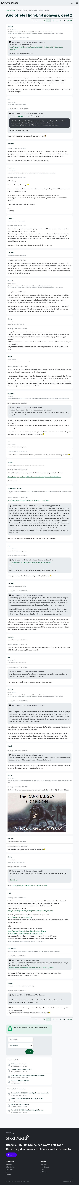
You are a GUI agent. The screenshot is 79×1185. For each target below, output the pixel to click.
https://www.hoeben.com (14, 31)
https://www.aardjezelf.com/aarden (20, 917)
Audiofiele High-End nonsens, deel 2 (40, 10)
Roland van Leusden (15, 488)
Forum (19, 10)
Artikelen (9, 1164)
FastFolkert (12, 948)
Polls (42, 1169)
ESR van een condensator (19, 1064)
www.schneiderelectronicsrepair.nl (24, 780)
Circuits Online (10, 10)
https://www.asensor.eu (45, 31)
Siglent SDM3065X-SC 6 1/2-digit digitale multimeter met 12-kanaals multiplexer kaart (38, 1093)
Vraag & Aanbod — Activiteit (17, 1089)
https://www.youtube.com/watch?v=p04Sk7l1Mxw (30, 885)
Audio (25, 10)
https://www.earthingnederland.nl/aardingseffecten (25, 933)
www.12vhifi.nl (22, 255)
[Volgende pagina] (60, 20)
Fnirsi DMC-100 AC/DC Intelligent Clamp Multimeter (27, 1110)
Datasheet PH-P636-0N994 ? (20, 1081)
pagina (20, 116)
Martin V (11, 218)
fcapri (10, 356)
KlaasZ (10, 746)
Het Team (44, 1164)
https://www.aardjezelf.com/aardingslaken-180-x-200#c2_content (30, 911)
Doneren (11, 1155)
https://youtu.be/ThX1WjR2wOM (16, 324)
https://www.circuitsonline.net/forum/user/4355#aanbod (22, 33)
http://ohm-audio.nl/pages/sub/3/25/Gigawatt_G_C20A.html (28, 500)
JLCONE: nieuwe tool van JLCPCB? (21, 1069)
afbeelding (13, 49)
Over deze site (45, 1167)
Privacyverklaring (68, 1181)
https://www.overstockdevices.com (30, 31)
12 (48, 20)
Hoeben (10, 26)
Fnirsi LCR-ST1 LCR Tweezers (20, 1104)
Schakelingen (10, 1167)
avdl (9, 893)
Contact (8, 1174)
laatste (69, 20)
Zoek (29, 1052)
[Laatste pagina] (64, 20)
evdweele (11, 393)
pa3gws (10, 983)
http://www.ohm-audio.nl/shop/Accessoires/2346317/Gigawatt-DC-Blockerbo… (36, 47)
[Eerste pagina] (32, 20)
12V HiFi (10, 252)
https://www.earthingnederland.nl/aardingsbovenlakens (27, 931)
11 (44, 20)
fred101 (10, 775)
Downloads (9, 1169)
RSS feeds (44, 1172)
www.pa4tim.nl (11, 780)
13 (53, 20)
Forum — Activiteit (14, 1060)
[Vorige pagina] (36, 20)
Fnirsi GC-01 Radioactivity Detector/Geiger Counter (27, 1099)
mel (9, 99)
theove (10, 462)
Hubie (10, 319)
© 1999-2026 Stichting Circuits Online (17, 1181)
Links (7, 1172)
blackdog (11, 168)
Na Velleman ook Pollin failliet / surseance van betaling (28, 1075)
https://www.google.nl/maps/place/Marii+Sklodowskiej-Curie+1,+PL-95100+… (34, 477)
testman (10, 637)
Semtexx (11, 143)
